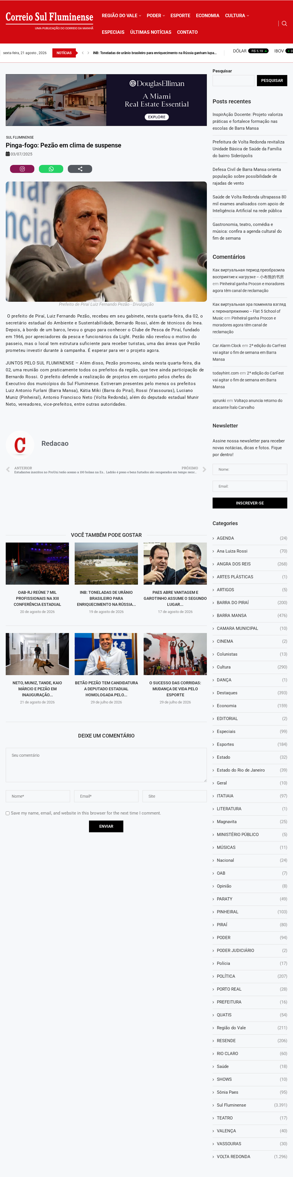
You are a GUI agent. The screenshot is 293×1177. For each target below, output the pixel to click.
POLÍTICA (252, 976)
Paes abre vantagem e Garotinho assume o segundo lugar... (175, 598)
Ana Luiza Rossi (252, 551)
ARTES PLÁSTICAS (252, 576)
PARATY (252, 899)
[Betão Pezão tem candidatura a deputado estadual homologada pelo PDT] (106, 654)
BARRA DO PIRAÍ (252, 602)
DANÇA (252, 680)
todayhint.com (226, 373)
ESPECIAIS (113, 32)
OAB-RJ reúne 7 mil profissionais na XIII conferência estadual (37, 598)
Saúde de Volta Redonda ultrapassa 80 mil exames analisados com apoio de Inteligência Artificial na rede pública (249, 203)
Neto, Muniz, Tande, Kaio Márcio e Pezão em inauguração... (37, 689)
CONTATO (187, 32)
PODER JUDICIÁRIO (252, 950)
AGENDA (252, 538)
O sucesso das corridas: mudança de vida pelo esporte (175, 689)
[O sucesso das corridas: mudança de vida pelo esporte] (175, 654)
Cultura (252, 667)
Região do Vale (252, 1027)
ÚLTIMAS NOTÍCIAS (150, 32)
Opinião (252, 886)
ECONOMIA (207, 15)
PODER (154, 15)
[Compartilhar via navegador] (80, 169)
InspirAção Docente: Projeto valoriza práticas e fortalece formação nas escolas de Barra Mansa (248, 121)
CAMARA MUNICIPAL (252, 628)
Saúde (252, 1066)
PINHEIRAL (252, 911)
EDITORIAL (252, 718)
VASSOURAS (252, 1143)
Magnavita (252, 821)
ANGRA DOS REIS (252, 564)
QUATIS (252, 1015)
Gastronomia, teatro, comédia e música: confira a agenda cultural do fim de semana (247, 231)
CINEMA (252, 641)
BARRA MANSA (252, 615)
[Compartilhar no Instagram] (22, 169)
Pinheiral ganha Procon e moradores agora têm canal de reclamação (244, 325)
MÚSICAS (252, 847)
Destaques (252, 692)
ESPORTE (180, 15)
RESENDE (252, 1040)
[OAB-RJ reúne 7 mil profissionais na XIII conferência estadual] (37, 564)
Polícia (252, 963)
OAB (252, 873)
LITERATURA (252, 808)
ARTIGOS (252, 589)
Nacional (252, 860)
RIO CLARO (252, 1053)
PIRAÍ (252, 924)
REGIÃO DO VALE (119, 15)
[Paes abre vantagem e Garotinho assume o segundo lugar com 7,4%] (175, 564)
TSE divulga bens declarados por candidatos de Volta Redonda (141, 53)
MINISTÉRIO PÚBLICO (252, 834)
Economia (252, 705)
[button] (82, 53)
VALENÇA (252, 1130)
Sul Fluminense (20, 137)
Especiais (252, 731)
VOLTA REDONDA (252, 1156)
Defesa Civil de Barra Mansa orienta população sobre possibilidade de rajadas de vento (247, 176)
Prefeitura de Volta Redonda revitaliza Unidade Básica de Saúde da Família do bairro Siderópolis (248, 148)
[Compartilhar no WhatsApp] (51, 169)
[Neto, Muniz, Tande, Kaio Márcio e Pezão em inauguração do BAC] (37, 654)
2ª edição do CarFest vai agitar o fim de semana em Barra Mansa (249, 352)
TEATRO (252, 1118)
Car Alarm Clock (227, 345)
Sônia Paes (252, 1092)
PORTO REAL (252, 989)
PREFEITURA (252, 1002)
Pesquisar (222, 71)
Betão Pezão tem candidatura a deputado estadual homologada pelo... (106, 689)
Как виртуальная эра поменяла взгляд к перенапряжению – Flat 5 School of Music (249, 311)
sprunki (219, 400)
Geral (252, 783)
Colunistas (252, 654)
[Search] (284, 23)
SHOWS (252, 1079)
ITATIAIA (252, 796)
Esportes (252, 744)
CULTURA (235, 15)
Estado (252, 757)
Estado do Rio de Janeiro (252, 770)
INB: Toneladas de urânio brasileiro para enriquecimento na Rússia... (106, 598)
